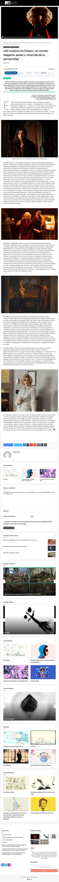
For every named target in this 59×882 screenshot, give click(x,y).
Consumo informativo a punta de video (15, 681)
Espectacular (35, 681)
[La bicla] (43, 738)
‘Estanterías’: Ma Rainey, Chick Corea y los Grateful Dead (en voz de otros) (19, 540)
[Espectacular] (43, 672)
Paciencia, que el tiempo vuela (13, 746)
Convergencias (13, 42)
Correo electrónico (9, 516)
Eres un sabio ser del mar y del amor (42, 813)
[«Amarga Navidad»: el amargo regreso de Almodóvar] (30, 473)
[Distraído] (44, 836)
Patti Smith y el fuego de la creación (11, 552)
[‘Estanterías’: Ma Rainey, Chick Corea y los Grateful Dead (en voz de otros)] (52, 542)
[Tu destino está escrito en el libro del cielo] (43, 783)
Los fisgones (7, 765)
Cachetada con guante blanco (12, 632)
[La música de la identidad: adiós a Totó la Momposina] (52, 548)
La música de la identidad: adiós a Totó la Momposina (15, 546)
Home (6, 42)
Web (32, 516)
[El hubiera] (11, 473)
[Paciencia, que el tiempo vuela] (15, 738)
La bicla (33, 746)
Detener (37, 73)
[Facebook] (13, 861)
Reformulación (8, 719)
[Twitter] (15, 861)
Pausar (21, 73)
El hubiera (5, 479)
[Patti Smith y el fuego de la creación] (52, 554)
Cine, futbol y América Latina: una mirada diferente (18, 594)
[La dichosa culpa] (15, 783)
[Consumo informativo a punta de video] (48, 473)
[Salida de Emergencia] (11, 3)
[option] (29, 581)
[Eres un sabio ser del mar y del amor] (43, 804)
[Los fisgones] (15, 756)
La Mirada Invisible (15, 47)
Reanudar (28, 73)
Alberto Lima (7, 62)
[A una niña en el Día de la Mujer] (43, 756)
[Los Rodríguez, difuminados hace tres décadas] (35, 842)
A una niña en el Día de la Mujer (41, 765)
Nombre (6, 511)
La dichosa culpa (8, 792)
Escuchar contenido (11, 73)
